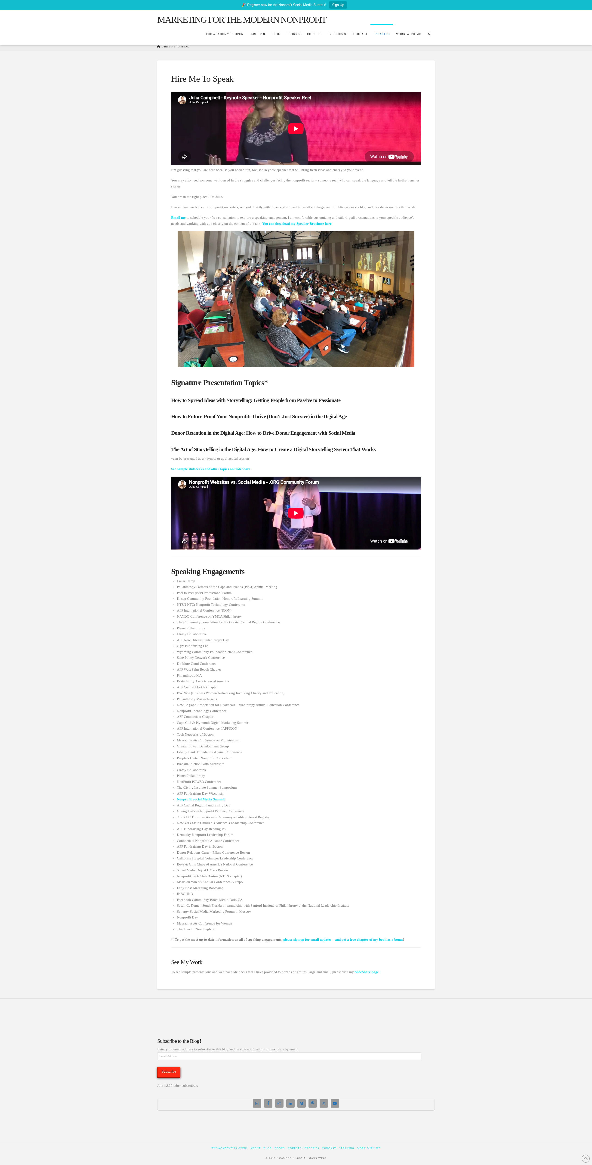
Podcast (329, 1148)
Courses (295, 1148)
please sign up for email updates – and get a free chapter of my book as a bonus (343, 939)
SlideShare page (367, 972)
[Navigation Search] (429, 34)
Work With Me (368, 1148)
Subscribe (169, 1071)
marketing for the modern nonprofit (241, 19)
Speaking (346, 1148)
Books (280, 1148)
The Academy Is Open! (229, 1148)
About (255, 1148)
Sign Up (338, 5)
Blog (268, 1148)
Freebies (312, 1148)
